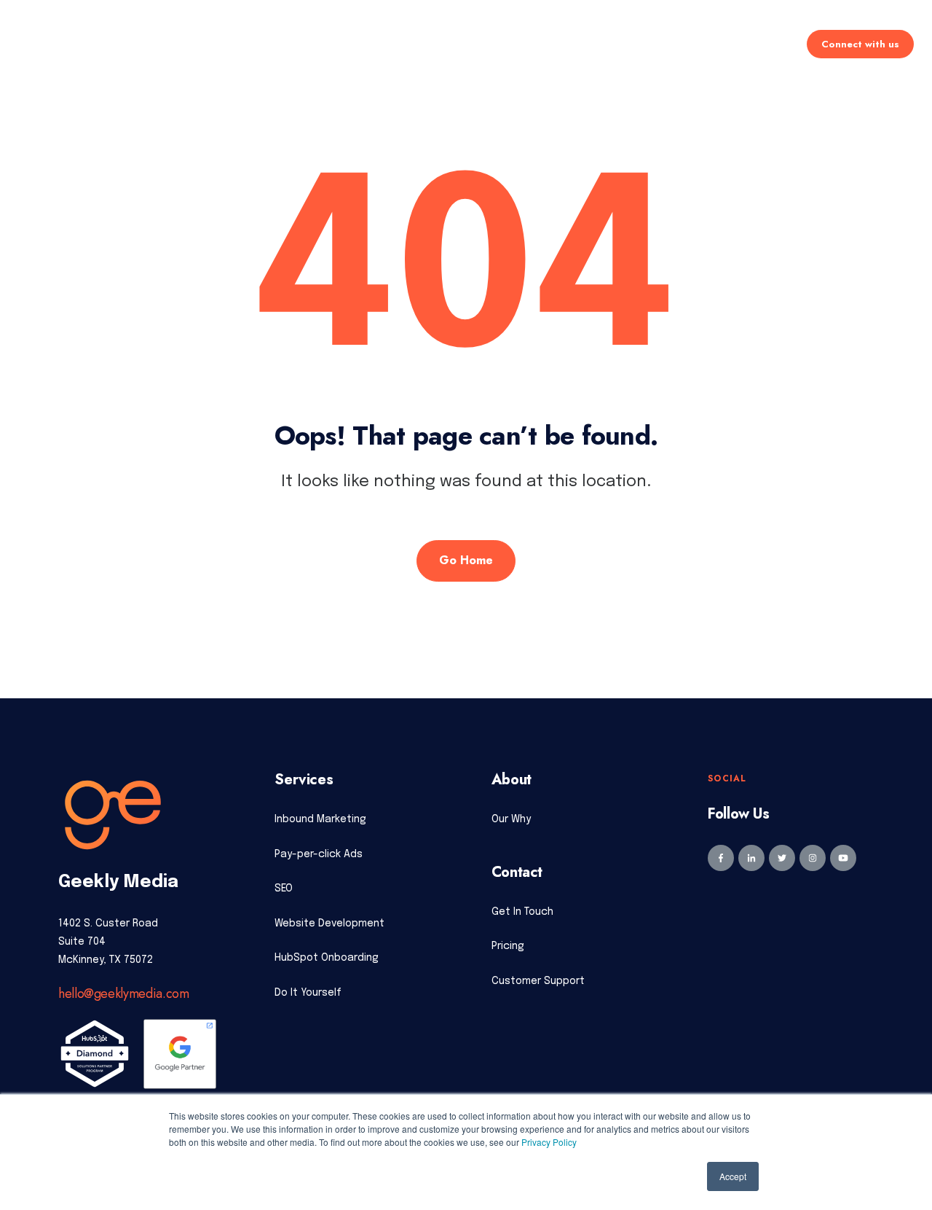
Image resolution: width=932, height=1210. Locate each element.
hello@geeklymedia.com (123, 993)
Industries (538, 43)
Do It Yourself (308, 993)
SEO (284, 888)
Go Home (466, 560)
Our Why (511, 819)
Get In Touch (522, 912)
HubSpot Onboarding (327, 958)
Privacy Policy (549, 1142)
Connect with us (860, 44)
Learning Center (699, 43)
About (610, 43)
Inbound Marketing (320, 819)
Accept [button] (732, 1176)
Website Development (329, 923)
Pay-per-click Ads (319, 854)
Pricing (464, 43)
